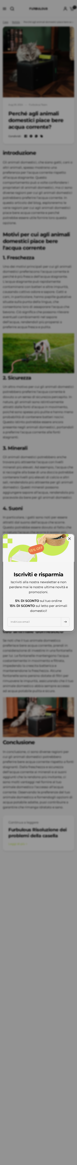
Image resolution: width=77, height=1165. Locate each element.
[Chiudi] (69, 538)
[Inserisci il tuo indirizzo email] (65, 621)
